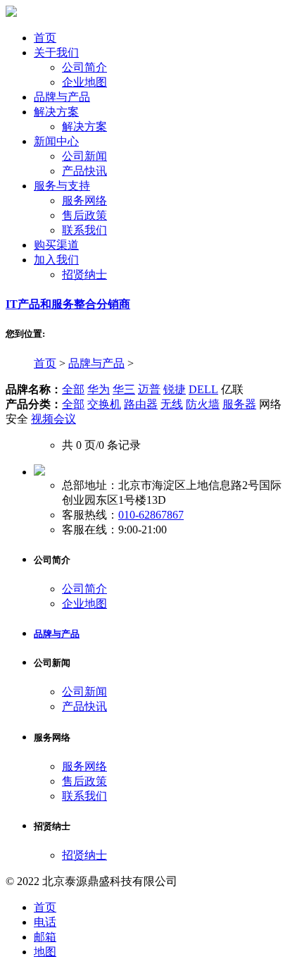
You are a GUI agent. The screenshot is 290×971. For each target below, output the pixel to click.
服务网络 (84, 200)
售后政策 (84, 215)
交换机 (104, 404)
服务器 (239, 404)
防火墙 (203, 404)
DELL (203, 389)
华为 (98, 389)
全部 (73, 389)
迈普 (149, 389)
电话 (45, 922)
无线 (171, 404)
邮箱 (45, 937)
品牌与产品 (96, 363)
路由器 (141, 404)
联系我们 (84, 230)
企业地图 (84, 82)
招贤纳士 (84, 274)
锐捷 (174, 389)
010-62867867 (151, 515)
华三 (124, 389)
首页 (45, 363)
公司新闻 (84, 156)
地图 (45, 952)
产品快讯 (84, 171)
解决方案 (84, 126)
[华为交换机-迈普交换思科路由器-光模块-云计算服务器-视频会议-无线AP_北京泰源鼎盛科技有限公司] (11, 13)
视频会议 (53, 419)
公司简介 (84, 67)
